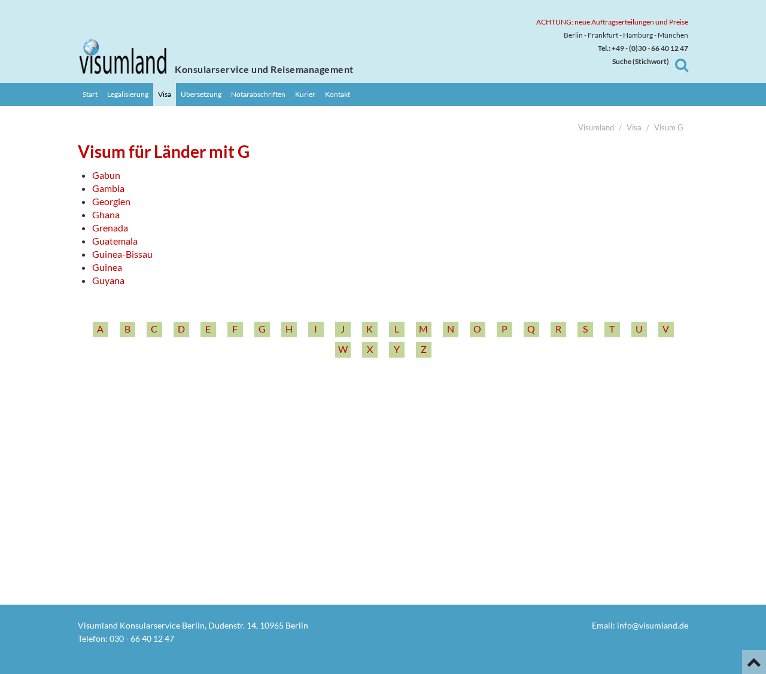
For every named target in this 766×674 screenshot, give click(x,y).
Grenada (110, 227)
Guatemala (115, 240)
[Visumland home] (123, 56)
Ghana (106, 214)
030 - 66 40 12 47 (142, 638)
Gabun (106, 175)
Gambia (108, 188)
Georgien (111, 201)
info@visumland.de (652, 625)
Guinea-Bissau (122, 254)
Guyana (108, 280)
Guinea (107, 267)
